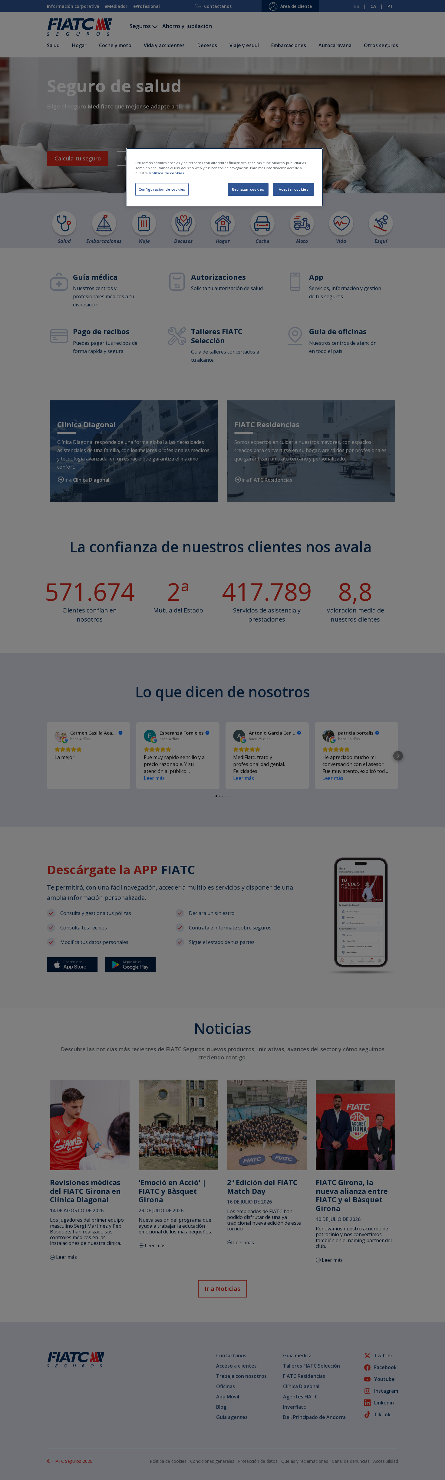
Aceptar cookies (293, 189)
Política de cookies (166, 173)
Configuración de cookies (162, 189)
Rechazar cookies (248, 189)
